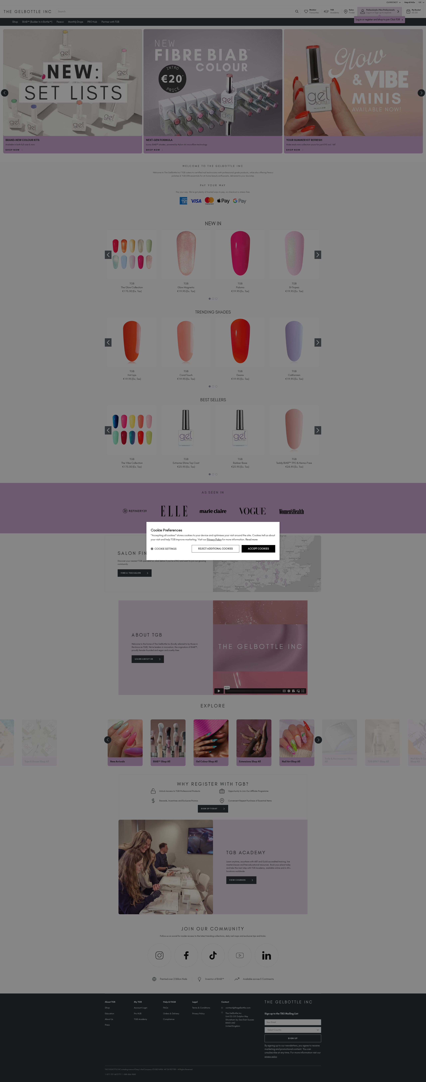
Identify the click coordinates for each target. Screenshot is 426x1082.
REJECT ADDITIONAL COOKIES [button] (215, 548)
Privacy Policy (214, 539)
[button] (164, 549)
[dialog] (213, 541)
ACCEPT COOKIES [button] (258, 548)
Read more (251, 539)
